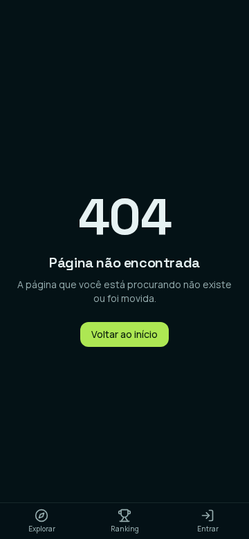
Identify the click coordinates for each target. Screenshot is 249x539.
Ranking (125, 528)
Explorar (41, 528)
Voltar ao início (124, 334)
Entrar (208, 528)
